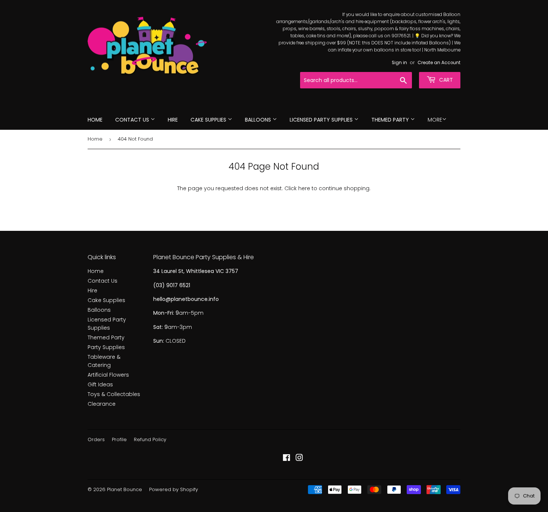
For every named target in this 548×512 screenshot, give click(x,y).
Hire (173, 119)
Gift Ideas (100, 384)
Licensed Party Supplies (322, 119)
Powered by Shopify (173, 489)
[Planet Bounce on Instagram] (299, 458)
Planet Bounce (124, 489)
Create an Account (439, 63)
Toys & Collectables (114, 394)
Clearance (102, 404)
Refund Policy (150, 439)
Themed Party (390, 119)
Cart (445, 80)
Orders (96, 439)
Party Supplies (106, 347)
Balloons (259, 119)
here (304, 188)
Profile (119, 439)
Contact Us (133, 119)
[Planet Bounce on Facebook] (286, 458)
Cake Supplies (209, 119)
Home (95, 119)
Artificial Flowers (108, 374)
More (435, 119)
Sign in (399, 63)
